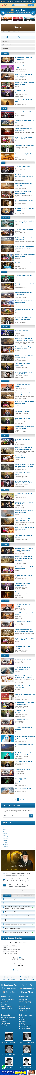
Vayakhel (5, 544)
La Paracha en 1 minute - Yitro (23, 275)
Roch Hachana (10, 12)
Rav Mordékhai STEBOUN (21, 287)
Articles (5, 48)
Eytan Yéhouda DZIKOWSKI (21, 699)
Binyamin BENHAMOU (20, 71)
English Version (23, 1010)
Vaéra (4, 108)
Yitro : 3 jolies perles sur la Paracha (25, 284)
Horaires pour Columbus (13, 938)
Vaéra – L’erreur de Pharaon (23, 788)
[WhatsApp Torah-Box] (33, 1)
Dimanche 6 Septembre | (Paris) (16, 880)
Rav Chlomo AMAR (27, 1055)
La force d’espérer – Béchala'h (23, 659)
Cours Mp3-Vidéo (8, 45)
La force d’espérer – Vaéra (22, 769)
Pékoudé (5, 601)
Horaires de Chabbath (25, 1003)
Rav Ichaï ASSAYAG (19, 62)
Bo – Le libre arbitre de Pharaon (24, 200)
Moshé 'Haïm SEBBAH (20, 79)
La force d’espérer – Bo (21, 719)
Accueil (3, 31)
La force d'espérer (19, 623)
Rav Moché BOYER (19, 618)
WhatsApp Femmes (25, 1025)
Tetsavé (5, 435)
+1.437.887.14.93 (25, 979)
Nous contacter (10, 977)
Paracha (9, 31)
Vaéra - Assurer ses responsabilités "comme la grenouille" (22, 779)
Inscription (22, 1006)
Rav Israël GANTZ (9, 1067)
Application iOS (24, 1027)
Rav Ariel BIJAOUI (19, 758)
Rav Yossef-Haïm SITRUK (27, 1067)
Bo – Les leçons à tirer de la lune (24, 744)
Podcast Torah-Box (24, 1008)
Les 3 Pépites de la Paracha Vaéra (24, 145)
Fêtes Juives (4, 1001)
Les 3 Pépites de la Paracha (21, 94)
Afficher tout (5, 41)
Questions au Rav (27, 895)
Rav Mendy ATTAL (19, 377)
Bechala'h (6, 217)
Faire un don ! (5, 1019)
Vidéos (16, 12)
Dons (28, 12)
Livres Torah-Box (23, 1005)
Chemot (5, 54)
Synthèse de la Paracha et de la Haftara (24, 78)
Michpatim (6, 326)
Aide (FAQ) (4, 1025)
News (2, 1003)
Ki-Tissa (5, 490)
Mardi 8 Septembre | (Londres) (18, 886)
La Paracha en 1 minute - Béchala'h (24, 229)
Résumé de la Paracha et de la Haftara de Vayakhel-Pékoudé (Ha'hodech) (23, 558)
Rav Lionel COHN (19, 597)
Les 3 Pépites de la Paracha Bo (23, 761)
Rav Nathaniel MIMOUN (20, 369)
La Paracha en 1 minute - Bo (22, 166)
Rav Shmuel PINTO (19, 415)
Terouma (5, 381)
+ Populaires (7, 895)
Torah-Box (17, 251)
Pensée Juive (18, 595)
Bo (3, 163)
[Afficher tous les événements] (10, 1)
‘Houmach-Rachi (19, 61)
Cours (16, 895)
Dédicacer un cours (6, 1008)
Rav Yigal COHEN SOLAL (21, 322)
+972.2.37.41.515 (8, 979)
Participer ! (30, 5)
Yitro (4, 272)
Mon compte (5, 1)
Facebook (23, 1019)
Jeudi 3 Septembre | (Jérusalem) (16, 874)
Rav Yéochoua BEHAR (20, 149)
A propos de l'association (8, 1017)
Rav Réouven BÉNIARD (20, 478)
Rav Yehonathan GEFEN (20, 104)
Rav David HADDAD (19, 180)
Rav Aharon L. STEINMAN (9, 1042)
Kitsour (16, 224)
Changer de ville (18, 970)
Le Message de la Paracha (21, 375)
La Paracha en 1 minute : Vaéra (23, 112)
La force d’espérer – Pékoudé (23, 621)
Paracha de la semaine (7, 999)
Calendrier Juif (23, 999)
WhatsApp (23, 1023)
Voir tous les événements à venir (18, 890)
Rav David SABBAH (19, 486)
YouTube (23, 1021)
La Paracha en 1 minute (20, 69)
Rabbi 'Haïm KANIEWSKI (27, 1042)
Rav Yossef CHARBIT (20, 423)
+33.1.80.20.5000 (25, 977)
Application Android (25, 1028)
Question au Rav (23, 12)
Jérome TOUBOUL (19, 125)
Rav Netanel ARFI (19, 96)
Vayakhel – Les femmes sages (23, 575)
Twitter (22, 1017)
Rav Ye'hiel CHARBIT (20, 764)
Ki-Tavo (21, 958)
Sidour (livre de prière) (25, 1001)
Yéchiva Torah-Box (6, 1006)
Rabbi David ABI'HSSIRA (9, 1055)
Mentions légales (5, 1021)
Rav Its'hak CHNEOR (20, 707)
